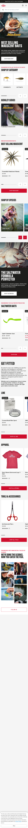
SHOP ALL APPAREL (14, 488)
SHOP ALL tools (14, 539)
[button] (20, 96)
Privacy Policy (18, 821)
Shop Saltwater (9, 293)
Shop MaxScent (8, 58)
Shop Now (14, 354)
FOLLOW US (14, 609)
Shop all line (14, 436)
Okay (14, 825)
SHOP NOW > (6, 228)
